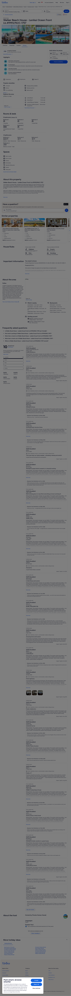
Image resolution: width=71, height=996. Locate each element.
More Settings (36, 988)
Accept (36, 980)
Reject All (36, 984)
